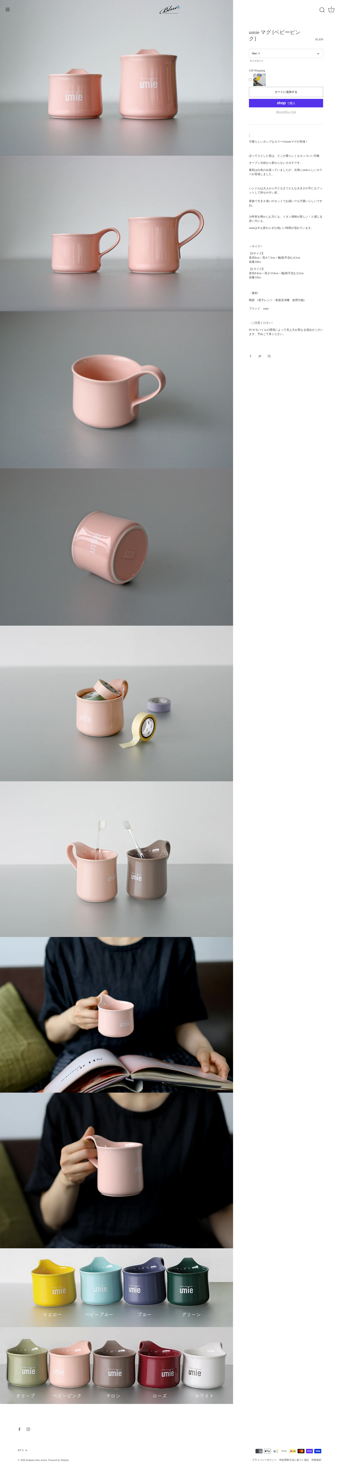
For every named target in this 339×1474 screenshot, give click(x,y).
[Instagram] (28, 1428)
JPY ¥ (20, 1450)
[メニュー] (8, 9)
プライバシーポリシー (264, 1460)
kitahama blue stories (36, 1460)
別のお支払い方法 (286, 112)
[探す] (322, 10)
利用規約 (316, 1460)
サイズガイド (256, 61)
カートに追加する (286, 91)
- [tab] (249, 133)
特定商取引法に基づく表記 (294, 1460)
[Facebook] (19, 1428)
